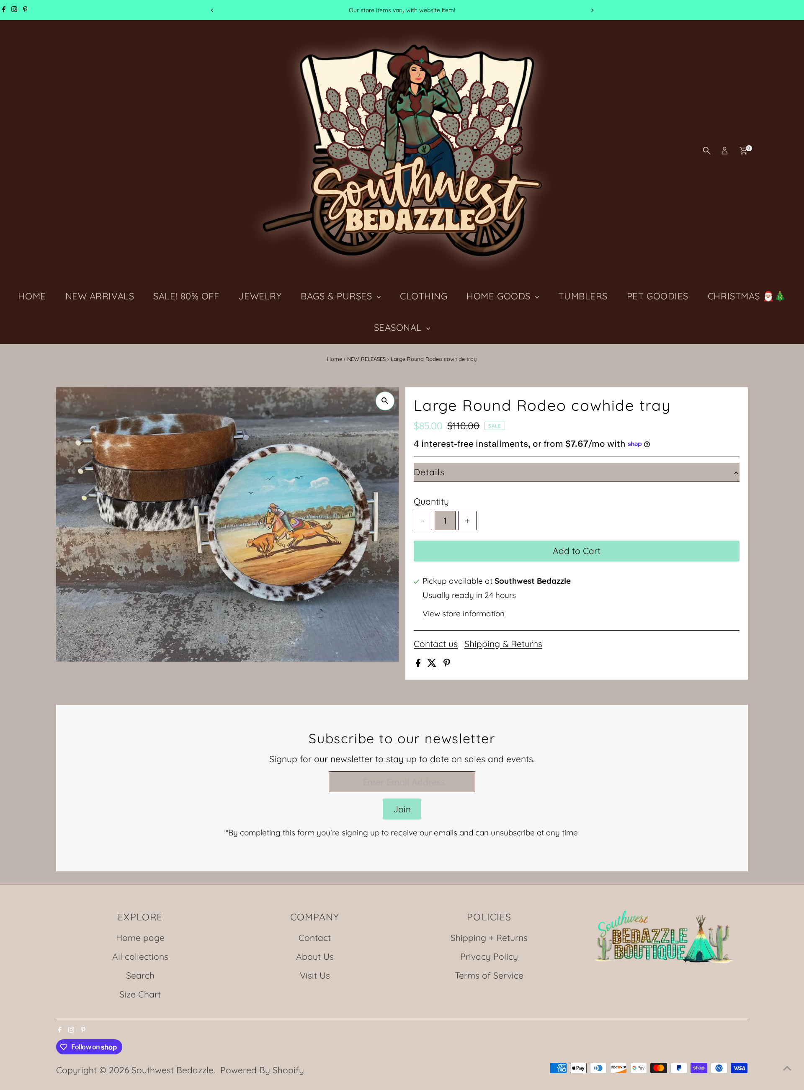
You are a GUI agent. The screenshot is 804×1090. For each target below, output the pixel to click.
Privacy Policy (489, 956)
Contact (315, 937)
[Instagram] (14, 10)
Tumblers (582, 296)
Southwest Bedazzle (172, 1069)
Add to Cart (576, 550)
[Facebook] (4, 10)
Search (140, 975)
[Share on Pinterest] (446, 663)
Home (334, 359)
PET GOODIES (657, 296)
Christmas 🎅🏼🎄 (747, 296)
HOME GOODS (499, 296)
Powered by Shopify (262, 1069)
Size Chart (140, 994)
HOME (32, 296)
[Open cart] (743, 151)
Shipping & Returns (503, 643)
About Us (315, 956)
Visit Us (315, 975)
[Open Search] (707, 151)
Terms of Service (489, 975)
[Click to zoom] (385, 401)
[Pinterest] (25, 10)
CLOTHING (423, 296)
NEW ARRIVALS (99, 296)
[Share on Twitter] (433, 663)
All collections (140, 956)
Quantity (431, 501)
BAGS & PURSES (338, 296)
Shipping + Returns (489, 937)
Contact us (436, 643)
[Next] (591, 10)
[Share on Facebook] (419, 663)
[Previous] (212, 10)
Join (402, 809)
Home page (140, 937)
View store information (464, 614)
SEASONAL (399, 327)
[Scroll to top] (787, 1067)
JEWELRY (259, 296)
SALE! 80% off (186, 296)
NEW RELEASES (366, 359)
